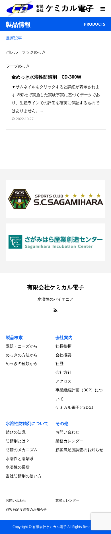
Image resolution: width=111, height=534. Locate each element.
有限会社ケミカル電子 (55, 287)
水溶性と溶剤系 (20, 458)
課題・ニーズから (22, 346)
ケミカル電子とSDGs (74, 407)
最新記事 (14, 38)
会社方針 (63, 372)
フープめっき (18, 66)
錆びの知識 (16, 432)
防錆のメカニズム (22, 449)
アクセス (63, 381)
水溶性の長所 (18, 467)
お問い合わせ (67, 432)
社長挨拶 (63, 346)
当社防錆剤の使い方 (24, 475)
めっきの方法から (22, 355)
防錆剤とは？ (18, 440)
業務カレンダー (69, 440)
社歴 (59, 363)
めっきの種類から (22, 363)
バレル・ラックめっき (26, 52)
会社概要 (63, 355)
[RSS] (55, 310)
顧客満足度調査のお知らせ (79, 449)
